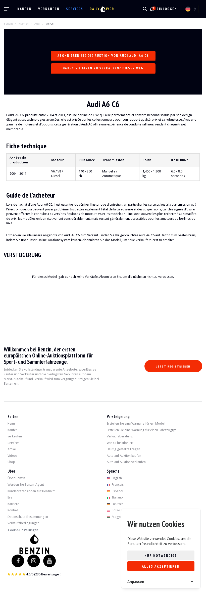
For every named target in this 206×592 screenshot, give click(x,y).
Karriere (13, 504)
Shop (11, 462)
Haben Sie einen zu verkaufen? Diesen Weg (103, 68)
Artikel (12, 449)
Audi (37, 23)
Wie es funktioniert (120, 443)
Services (74, 9)
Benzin (8, 23)
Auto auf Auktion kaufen (124, 456)
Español (117, 491)
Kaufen (24, 9)
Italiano (117, 497)
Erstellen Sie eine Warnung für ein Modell (136, 423)
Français (117, 484)
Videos (12, 456)
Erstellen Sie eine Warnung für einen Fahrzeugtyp (142, 430)
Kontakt (13, 510)
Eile (10, 497)
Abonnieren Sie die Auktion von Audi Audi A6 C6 (103, 56)
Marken (24, 23)
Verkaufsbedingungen (23, 523)
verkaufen (49, 9)
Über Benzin (16, 478)
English (116, 478)
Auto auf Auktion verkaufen (126, 462)
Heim (11, 423)
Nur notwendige (160, 555)
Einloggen (167, 9)
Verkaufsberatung (120, 436)
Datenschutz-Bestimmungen (28, 517)
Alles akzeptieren (161, 566)
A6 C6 (50, 23)
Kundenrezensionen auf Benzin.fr (31, 491)
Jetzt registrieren (173, 366)
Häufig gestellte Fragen (123, 449)
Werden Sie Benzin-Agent (26, 484)
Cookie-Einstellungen (23, 530)
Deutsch (117, 504)
